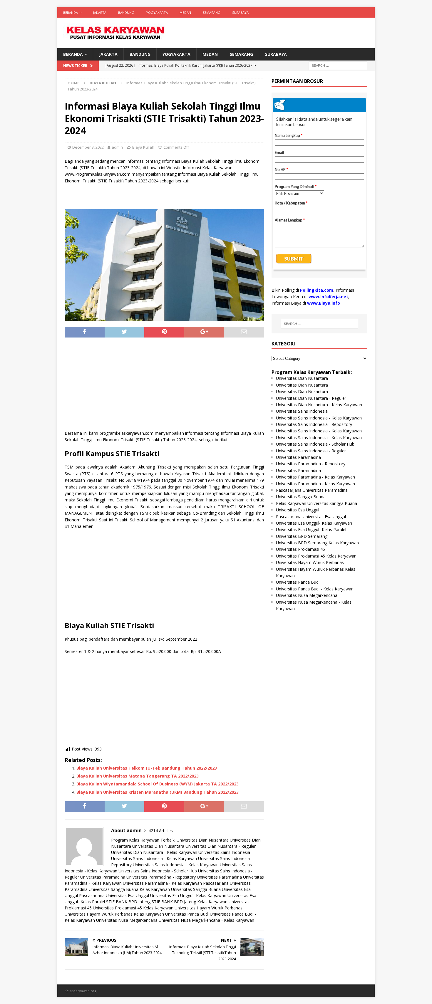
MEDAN (185, 12)
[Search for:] (338, 65)
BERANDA (70, 12)
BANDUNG (126, 12)
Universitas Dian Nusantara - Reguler (220, 846)
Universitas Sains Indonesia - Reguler (311, 451)
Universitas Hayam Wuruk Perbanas (208, 908)
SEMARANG (211, 12)
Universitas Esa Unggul (297, 510)
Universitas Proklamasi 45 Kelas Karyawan (133, 908)
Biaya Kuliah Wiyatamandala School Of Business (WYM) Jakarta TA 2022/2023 (157, 784)
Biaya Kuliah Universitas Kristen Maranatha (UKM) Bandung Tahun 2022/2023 (157, 792)
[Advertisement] (164, 386)
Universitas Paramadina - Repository (161, 877)
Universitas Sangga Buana (113, 889)
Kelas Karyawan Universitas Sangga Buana (180, 889)
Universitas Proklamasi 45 (300, 549)
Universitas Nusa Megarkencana (127, 920)
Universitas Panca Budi (187, 914)
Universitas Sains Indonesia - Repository (314, 424)
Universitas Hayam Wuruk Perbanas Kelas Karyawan (114, 914)
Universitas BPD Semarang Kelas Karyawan (317, 542)
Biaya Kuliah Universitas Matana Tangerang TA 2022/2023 (137, 776)
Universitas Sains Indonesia (224, 852)
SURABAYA (240, 12)
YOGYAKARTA (157, 12)
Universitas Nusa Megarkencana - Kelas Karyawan (206, 920)
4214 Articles (160, 830)
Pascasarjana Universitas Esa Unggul (114, 895)
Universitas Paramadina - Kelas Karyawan (162, 883)
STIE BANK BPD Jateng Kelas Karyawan (189, 901)
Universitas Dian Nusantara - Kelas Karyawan (154, 852)
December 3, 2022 (88, 147)
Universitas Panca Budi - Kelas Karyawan (315, 589)
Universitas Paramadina (102, 877)
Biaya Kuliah (143, 147)
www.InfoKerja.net (328, 296)
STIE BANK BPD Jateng (128, 901)
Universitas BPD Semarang (301, 536)
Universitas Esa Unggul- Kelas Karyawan (188, 895)
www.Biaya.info (323, 303)
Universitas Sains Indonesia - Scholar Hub (157, 871)
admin (117, 147)
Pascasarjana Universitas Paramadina (312, 490)
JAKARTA (99, 12)
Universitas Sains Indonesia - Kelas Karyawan (154, 858)
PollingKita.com (316, 290)
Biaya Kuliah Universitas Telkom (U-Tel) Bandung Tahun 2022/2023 (146, 768)
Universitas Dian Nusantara (203, 840)
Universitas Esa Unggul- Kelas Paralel (311, 529)
